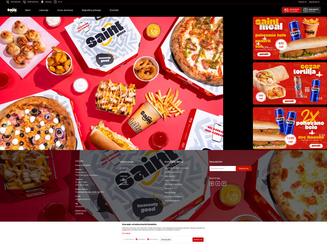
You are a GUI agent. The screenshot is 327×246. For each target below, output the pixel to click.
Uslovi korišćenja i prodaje (176, 168)
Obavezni (130, 239)
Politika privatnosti (173, 172)
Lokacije (123, 176)
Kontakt (123, 172)
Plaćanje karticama (174, 184)
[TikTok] (218, 183)
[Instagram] (212, 183)
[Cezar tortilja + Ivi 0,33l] (290, 83)
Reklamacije (170, 192)
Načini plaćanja (172, 180)
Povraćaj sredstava (174, 196)
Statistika (141, 239)
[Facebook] (224, 183)
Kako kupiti (169, 176)
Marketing (154, 239)
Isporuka (169, 188)
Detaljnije (126, 233)
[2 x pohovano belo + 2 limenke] (290, 128)
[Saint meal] (290, 38)
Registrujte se (314, 2)
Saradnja (124, 184)
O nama (124, 168)
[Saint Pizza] (15, 10)
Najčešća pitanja (172, 200)
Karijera (123, 180)
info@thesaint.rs (82, 199)
